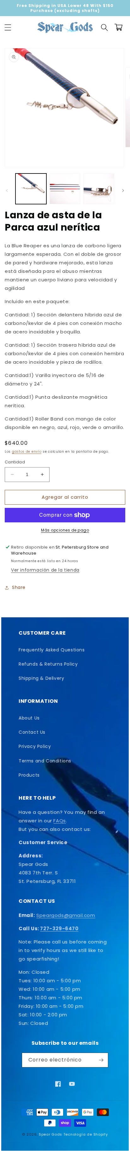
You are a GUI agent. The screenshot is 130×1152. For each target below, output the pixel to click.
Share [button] (19, 587)
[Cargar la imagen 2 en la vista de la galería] (65, 188)
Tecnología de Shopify (85, 1134)
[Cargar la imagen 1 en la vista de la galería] (30, 188)
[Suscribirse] (101, 1060)
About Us (29, 718)
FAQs (59, 820)
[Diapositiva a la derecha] (123, 190)
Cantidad (15, 462)
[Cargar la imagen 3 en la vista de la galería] (98, 188)
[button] (8, 27)
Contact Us (32, 732)
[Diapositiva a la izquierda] (7, 190)
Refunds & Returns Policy (48, 664)
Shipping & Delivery (41, 678)
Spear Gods (50, 1134)
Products (29, 775)
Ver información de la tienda (45, 570)
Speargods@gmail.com (65, 915)
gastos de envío (27, 451)
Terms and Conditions (45, 761)
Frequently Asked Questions (52, 650)
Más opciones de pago (65, 530)
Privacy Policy (35, 746)
